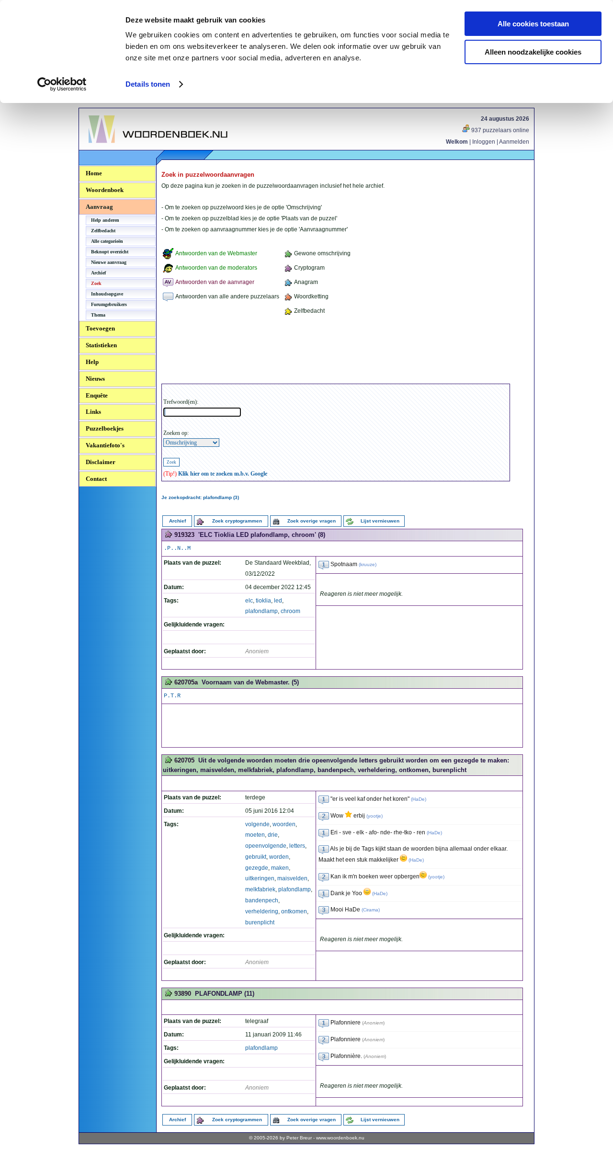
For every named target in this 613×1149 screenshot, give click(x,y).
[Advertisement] (335, 351)
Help (92, 361)
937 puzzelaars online (499, 130)
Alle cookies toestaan (533, 24)
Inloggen (483, 141)
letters (297, 845)
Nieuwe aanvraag (108, 262)
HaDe (418, 799)
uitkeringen (259, 878)
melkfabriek (260, 889)
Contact (96, 478)
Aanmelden (514, 141)
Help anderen (105, 220)
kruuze (367, 564)
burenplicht (259, 922)
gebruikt (255, 856)
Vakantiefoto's (105, 445)
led (278, 600)
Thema (98, 315)
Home (94, 173)
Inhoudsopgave (107, 293)
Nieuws (95, 378)
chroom (290, 611)
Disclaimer (100, 462)
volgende (257, 824)
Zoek (96, 283)
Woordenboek (105, 189)
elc (249, 600)
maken (280, 868)
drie (273, 834)
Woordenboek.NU (114, 148)
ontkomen (294, 911)
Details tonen (147, 84)
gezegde (256, 868)
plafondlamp (261, 611)
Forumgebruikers (109, 304)
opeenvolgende (265, 845)
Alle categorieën (107, 241)
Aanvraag (99, 206)
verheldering (261, 911)
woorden (283, 824)
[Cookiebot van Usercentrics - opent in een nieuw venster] (62, 84)
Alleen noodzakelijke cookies (533, 52)
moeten (255, 834)
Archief (98, 272)
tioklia (263, 600)
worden (279, 856)
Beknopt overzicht (109, 251)
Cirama (370, 909)
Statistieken (101, 345)
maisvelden (292, 878)
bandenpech (261, 900)
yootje (374, 816)
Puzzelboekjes (105, 428)
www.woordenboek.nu (340, 1137)
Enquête (97, 395)
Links (93, 411)
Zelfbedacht (103, 230)
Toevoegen (100, 328)
